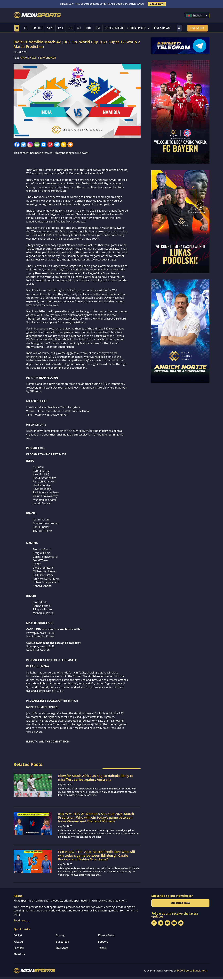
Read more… (21, 920)
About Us (19, 954)
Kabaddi (19, 941)
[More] (70, 144)
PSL (98, 28)
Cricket (37, 28)
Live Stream (162, 28)
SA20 (50, 28)
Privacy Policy (106, 935)
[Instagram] (30, 144)
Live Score (197, 28)
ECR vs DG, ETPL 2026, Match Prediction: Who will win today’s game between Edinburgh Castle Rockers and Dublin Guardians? (96, 855)
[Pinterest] (50, 144)
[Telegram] (57, 144)
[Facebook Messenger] (43, 144)
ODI (70, 28)
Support (103, 941)
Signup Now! (157, 3)
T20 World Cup (47, 57)
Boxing (60, 935)
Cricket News (28, 57)
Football (19, 948)
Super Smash (114, 28)
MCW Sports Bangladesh (192, 970)
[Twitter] (23, 144)
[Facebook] (17, 144)
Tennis (102, 948)
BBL (88, 28)
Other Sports (136, 28)
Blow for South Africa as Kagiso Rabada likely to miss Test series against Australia (95, 777)
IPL (26, 28)
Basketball (62, 941)
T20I (60, 28)
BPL (79, 28)
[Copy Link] (63, 144)
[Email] (37, 144)
